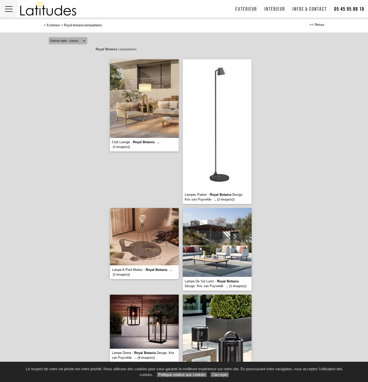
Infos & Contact (309, 9)
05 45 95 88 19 (349, 9)
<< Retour (317, 25)
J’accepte (220, 374)
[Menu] (9, 9)
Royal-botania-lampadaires (83, 25)
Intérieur (274, 9)
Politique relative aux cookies (182, 374)
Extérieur (246, 9)
